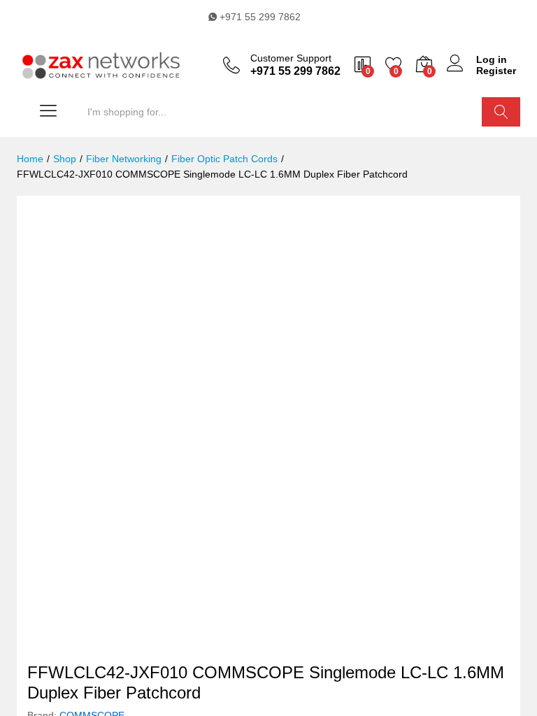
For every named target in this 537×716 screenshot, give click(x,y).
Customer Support (290, 58)
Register (496, 70)
